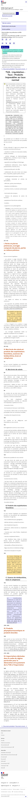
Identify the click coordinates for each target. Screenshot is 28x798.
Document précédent (9, 69)
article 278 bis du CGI (16, 649)
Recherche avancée (7, 16)
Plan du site (22, 789)
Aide (2, 733)
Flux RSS (2, 740)
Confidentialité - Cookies (6, 791)
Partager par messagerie (14, 43)
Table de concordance (5, 742)
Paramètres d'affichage (18, 791)
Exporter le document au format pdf (2, 39)
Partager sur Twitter (6, 43)
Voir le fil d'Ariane (4, 18)
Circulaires (3, 757)
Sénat (2, 767)
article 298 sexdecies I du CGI (12, 674)
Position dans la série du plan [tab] (9, 26)
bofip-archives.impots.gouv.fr (7, 747)
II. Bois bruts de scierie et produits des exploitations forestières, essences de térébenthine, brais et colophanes (12, 56)
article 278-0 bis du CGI (19, 707)
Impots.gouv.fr (4, 765)
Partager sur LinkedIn (10, 43)
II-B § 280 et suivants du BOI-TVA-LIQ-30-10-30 (15, 649)
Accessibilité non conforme (6, 789)
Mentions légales (16, 789)
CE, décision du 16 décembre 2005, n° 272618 (14, 319)
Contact (2, 735)
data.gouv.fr (15, 785)
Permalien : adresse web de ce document (10, 39)
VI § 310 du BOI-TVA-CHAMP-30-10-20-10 (14, 307)
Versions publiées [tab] (6, 29)
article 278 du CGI (16, 714)
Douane (2, 759)
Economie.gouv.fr (4, 763)
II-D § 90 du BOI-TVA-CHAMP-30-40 (13, 309)
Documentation (4, 745)
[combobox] (9, 13)
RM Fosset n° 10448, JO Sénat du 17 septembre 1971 (14, 621)
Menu (26, 2)
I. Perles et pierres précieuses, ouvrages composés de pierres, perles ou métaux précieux (13, 51)
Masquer (6, 47)
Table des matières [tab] (6, 23)
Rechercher (17, 13)
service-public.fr (13, 782)
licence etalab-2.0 (4, 796)
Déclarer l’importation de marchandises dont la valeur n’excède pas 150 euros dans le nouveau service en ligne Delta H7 (15, 699)
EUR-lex (2, 761)
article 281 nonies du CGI (14, 709)
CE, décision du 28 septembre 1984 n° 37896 (14, 571)
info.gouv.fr (4, 782)
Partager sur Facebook (2, 43)
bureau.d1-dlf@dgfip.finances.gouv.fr (13, 101)
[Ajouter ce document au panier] (6, 39)
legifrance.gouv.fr (5, 785)
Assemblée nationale (5, 752)
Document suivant (20, 69)
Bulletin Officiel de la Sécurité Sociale (8, 754)
